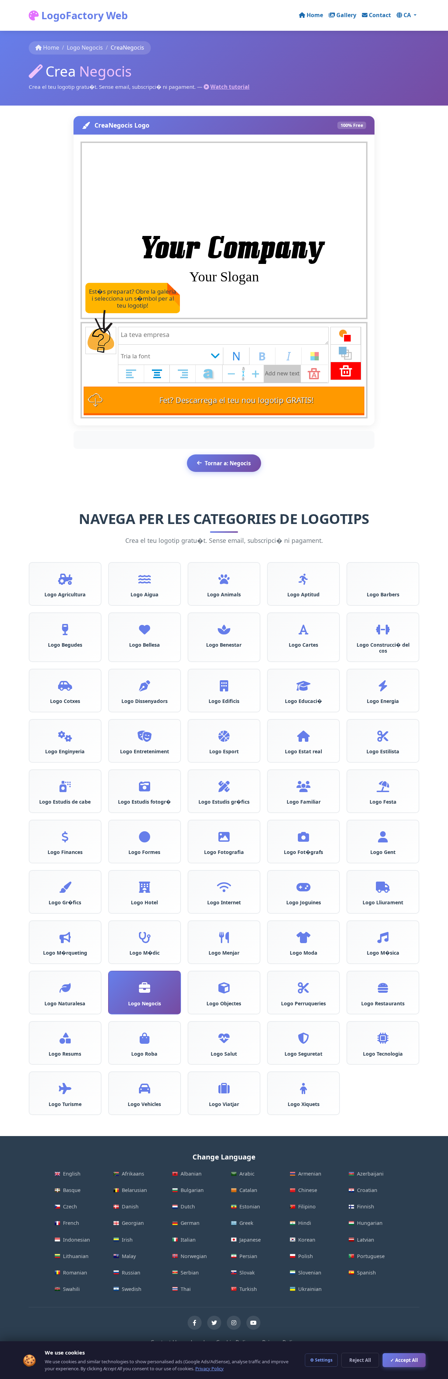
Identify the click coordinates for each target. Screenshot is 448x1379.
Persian (248, 1256)
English (71, 1173)
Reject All (360, 1360)
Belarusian (134, 1190)
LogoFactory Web (83, 15)
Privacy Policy (209, 1368)
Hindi (304, 1223)
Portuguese (371, 1256)
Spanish (366, 1272)
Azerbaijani (370, 1173)
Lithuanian (76, 1256)
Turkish (248, 1289)
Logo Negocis (85, 47)
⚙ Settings (321, 1360)
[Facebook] (195, 1323)
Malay (129, 1256)
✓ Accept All (404, 1360)
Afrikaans (133, 1173)
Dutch (188, 1206)
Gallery (346, 15)
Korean (306, 1239)
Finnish (365, 1206)
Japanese (250, 1239)
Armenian (309, 1173)
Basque (71, 1190)
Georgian (133, 1223)
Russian (131, 1272)
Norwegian (194, 1256)
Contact (380, 15)
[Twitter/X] (214, 1323)
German (190, 1223)
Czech (70, 1206)
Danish (130, 1206)
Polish (305, 1256)
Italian (188, 1239)
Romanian (75, 1272)
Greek (246, 1223)
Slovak (247, 1272)
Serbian (190, 1272)
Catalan (248, 1190)
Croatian (367, 1190)
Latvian (365, 1239)
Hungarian (370, 1223)
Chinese (307, 1190)
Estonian (249, 1206)
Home (315, 15)
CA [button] (408, 15)
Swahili (71, 1289)
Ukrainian (310, 1289)
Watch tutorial (230, 86)
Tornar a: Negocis (228, 463)
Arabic (246, 1173)
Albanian (191, 1173)
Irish (127, 1239)
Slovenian (309, 1272)
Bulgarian (192, 1190)
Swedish (131, 1289)
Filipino (307, 1206)
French (71, 1223)
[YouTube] (253, 1323)
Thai (186, 1289)
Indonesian (76, 1239)
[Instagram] (234, 1323)
